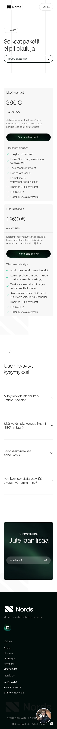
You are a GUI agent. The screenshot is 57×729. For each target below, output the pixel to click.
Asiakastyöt (10, 658)
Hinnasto (8, 653)
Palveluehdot (38, 724)
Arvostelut (9, 663)
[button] (46, 7)
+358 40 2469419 (12, 687)
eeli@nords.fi (10, 682)
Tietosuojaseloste (21, 724)
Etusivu (7, 648)
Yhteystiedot (10, 668)
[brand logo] (14, 7)
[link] (7, 627)
